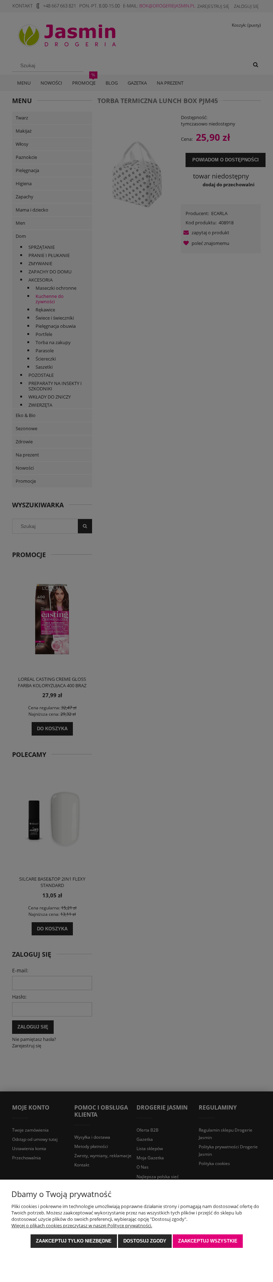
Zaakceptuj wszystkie (207, 1241)
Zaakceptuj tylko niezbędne (74, 1241)
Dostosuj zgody (144, 1241)
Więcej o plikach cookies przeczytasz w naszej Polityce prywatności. (81, 1225)
